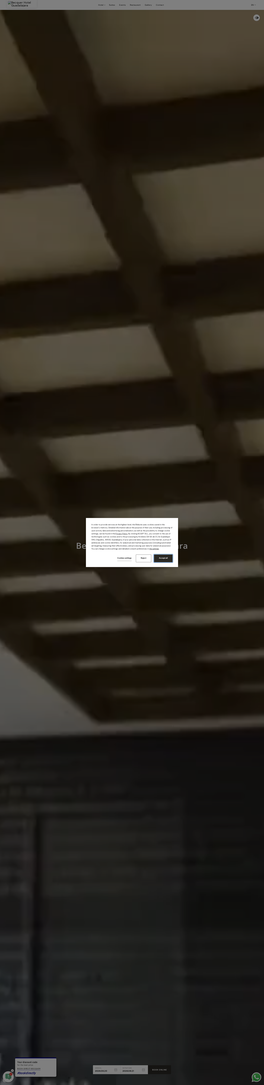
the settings (154, 549)
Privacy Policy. (122, 534)
